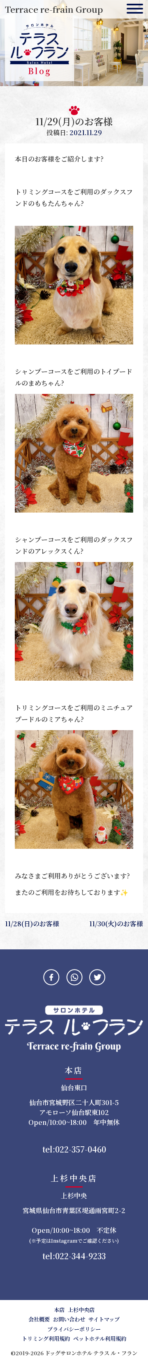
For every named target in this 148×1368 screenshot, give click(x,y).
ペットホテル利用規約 (99, 1338)
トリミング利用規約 (46, 1338)
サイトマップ (104, 1319)
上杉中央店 (81, 1310)
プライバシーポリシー (74, 1329)
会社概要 (39, 1319)
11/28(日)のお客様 (32, 923)
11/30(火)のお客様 (116, 923)
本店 (59, 1310)
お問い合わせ (69, 1319)
